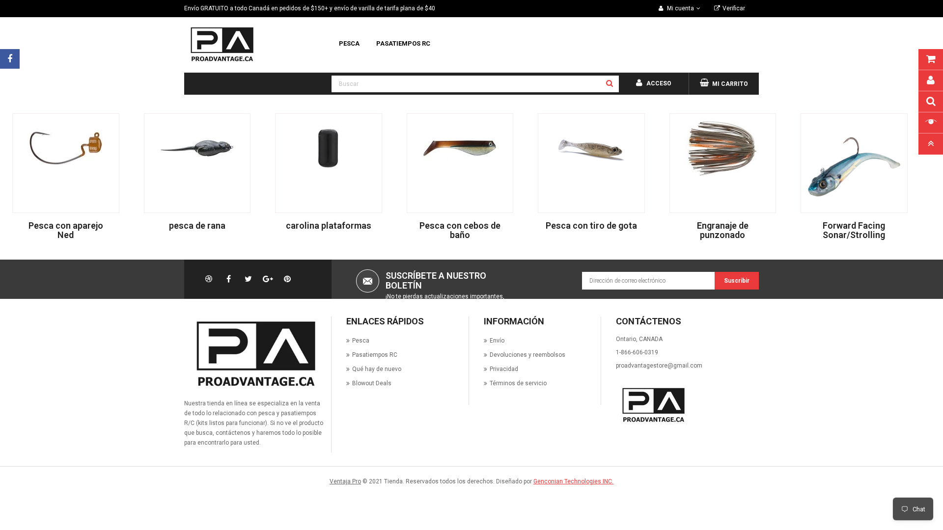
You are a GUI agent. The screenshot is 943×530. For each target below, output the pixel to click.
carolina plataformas (328, 225)
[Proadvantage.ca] (254, 353)
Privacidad (504, 369)
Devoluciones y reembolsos (527, 354)
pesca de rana (197, 225)
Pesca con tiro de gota (591, 225)
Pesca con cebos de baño (459, 230)
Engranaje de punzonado (723, 230)
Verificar (733, 8)
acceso (658, 83)
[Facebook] (10, 59)
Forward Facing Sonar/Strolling (854, 230)
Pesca (360, 340)
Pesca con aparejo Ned (65, 230)
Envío (497, 340)
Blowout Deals (371, 383)
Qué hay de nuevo (376, 369)
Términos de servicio (518, 383)
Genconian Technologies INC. (573, 481)
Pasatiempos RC (374, 354)
